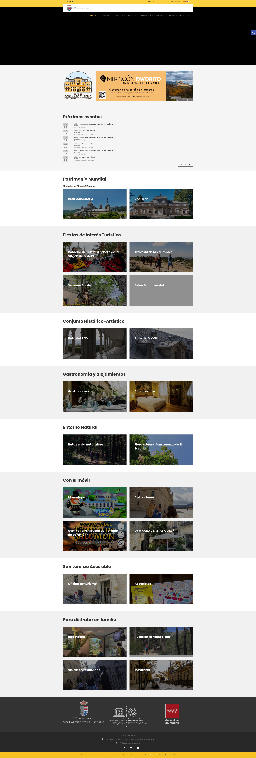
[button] (253, 32)
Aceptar (161, 755)
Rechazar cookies (170, 755)
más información (152, 755)
